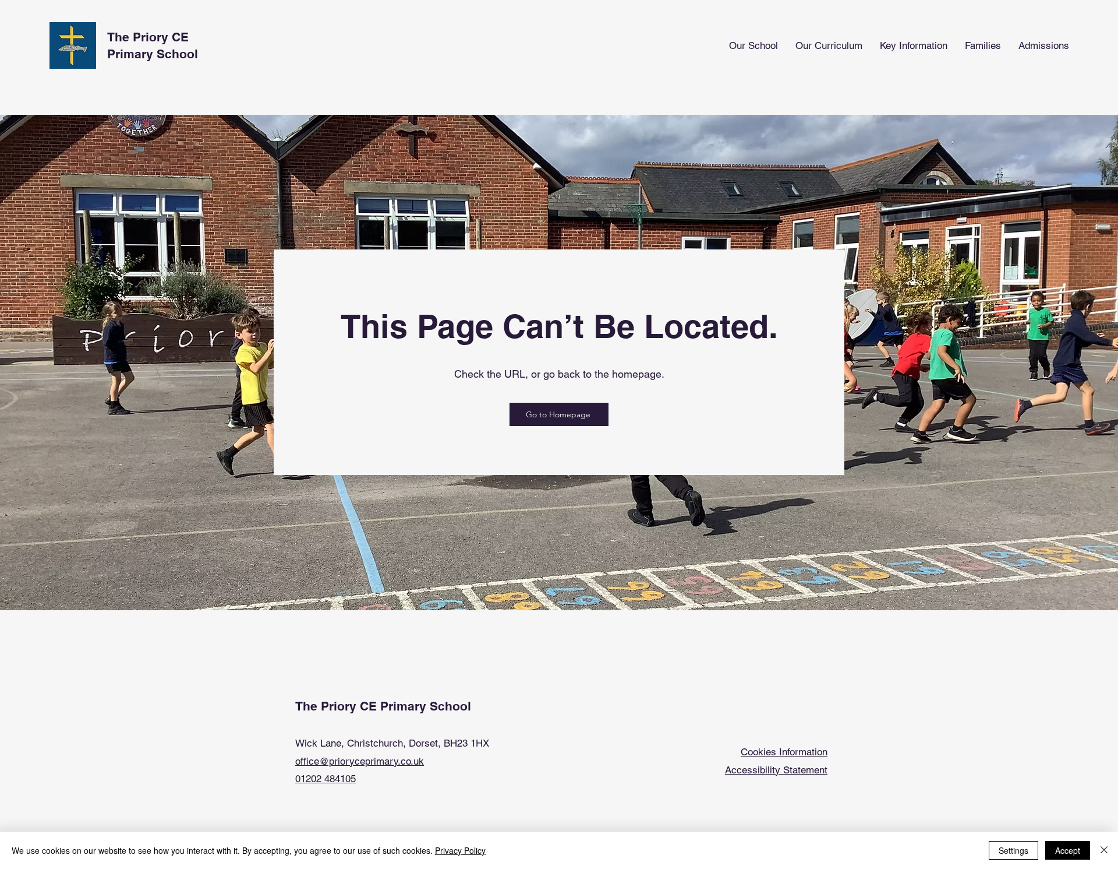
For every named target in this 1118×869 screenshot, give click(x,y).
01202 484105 (325, 778)
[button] (753, 46)
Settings (1013, 850)
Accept (1067, 850)
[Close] (1104, 850)
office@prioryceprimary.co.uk (359, 761)
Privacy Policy (460, 850)
